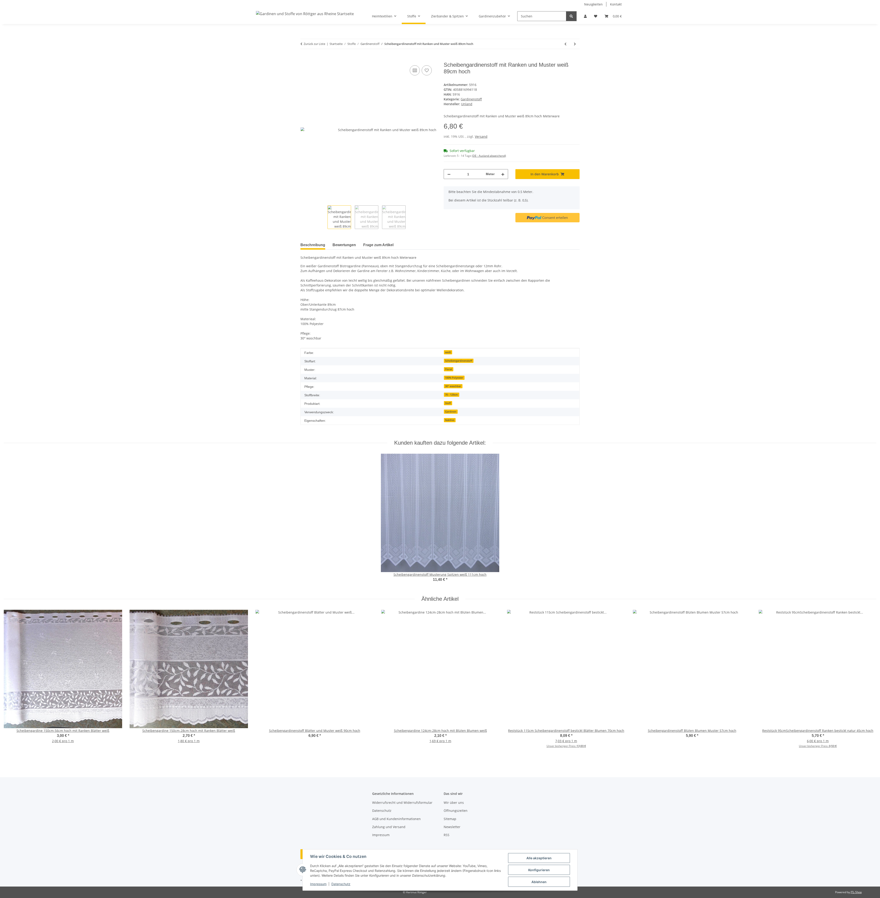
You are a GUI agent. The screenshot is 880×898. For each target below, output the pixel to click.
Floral (448, 369)
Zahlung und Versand (388, 827)
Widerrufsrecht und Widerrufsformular (402, 802)
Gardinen (450, 411)
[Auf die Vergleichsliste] (415, 70)
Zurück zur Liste (314, 44)
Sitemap (450, 819)
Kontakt (616, 4)
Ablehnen (539, 882)
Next (869, 684)
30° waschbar (453, 386)
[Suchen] (571, 16)
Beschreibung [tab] (312, 245)
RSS (446, 835)
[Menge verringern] (449, 174)
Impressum (318, 884)
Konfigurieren (539, 870)
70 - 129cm (451, 394)
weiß (448, 352)
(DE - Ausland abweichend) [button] (489, 156)
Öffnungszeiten (456, 810)
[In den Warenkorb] (304, 59)
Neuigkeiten (593, 4)
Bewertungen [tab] (344, 245)
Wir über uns (454, 802)
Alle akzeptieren (539, 858)
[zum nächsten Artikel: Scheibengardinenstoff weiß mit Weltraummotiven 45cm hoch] (575, 44)
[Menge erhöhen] (503, 174)
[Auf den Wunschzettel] (427, 70)
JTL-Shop (856, 892)
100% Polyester (454, 377)
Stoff (448, 403)
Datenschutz (340, 884)
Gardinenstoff (471, 99)
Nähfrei (449, 420)
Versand (481, 136)
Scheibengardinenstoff (458, 360)
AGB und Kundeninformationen (396, 819)
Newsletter (452, 827)
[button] (585, 16)
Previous (11, 684)
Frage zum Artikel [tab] (378, 245)
